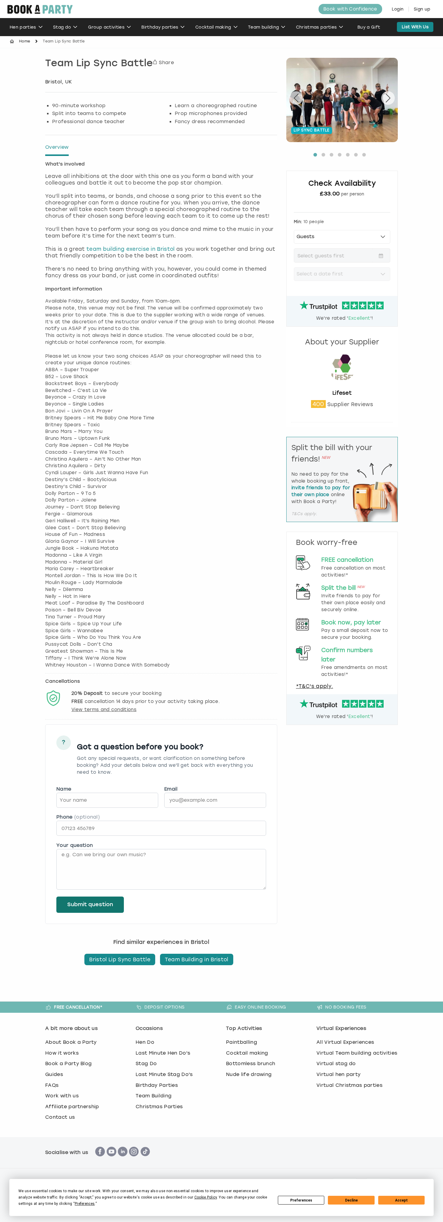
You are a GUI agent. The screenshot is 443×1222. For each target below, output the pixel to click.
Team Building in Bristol (196, 959)
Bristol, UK (58, 82)
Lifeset (342, 393)
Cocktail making (213, 27)
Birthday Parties (157, 1085)
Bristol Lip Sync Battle (119, 959)
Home (24, 41)
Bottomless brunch (250, 1063)
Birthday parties (159, 27)
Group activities (106, 27)
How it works (62, 1053)
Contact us (60, 1117)
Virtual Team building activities (356, 1053)
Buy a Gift (368, 27)
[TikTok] (145, 1159)
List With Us (415, 27)
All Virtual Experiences (345, 1042)
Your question (74, 845)
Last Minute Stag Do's (164, 1074)
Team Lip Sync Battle (99, 64)
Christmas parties (316, 27)
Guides (54, 1074)
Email (171, 789)
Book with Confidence (350, 9)
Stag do (62, 27)
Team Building (153, 1096)
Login (398, 9)
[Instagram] (134, 1159)
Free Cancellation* (78, 1007)
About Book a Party (71, 1042)
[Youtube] (111, 1159)
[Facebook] (100, 1159)
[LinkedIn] (122, 1159)
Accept (401, 1200)
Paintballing (241, 1042)
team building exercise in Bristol (130, 249)
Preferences (301, 1200)
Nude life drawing (249, 1074)
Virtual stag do (336, 1063)
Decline (351, 1200)
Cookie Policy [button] (205, 1197)
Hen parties (23, 27)
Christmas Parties (159, 1106)
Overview (57, 147)
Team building (263, 27)
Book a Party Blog (68, 1063)
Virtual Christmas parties (349, 1085)
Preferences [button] (85, 1204)
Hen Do (145, 1042)
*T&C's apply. (314, 686)
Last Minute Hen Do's (163, 1053)
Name (63, 789)
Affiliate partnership (72, 1106)
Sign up (422, 9)
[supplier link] (342, 386)
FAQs (51, 1085)
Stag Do (146, 1063)
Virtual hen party (338, 1074)
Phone (78, 817)
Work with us (62, 1096)
